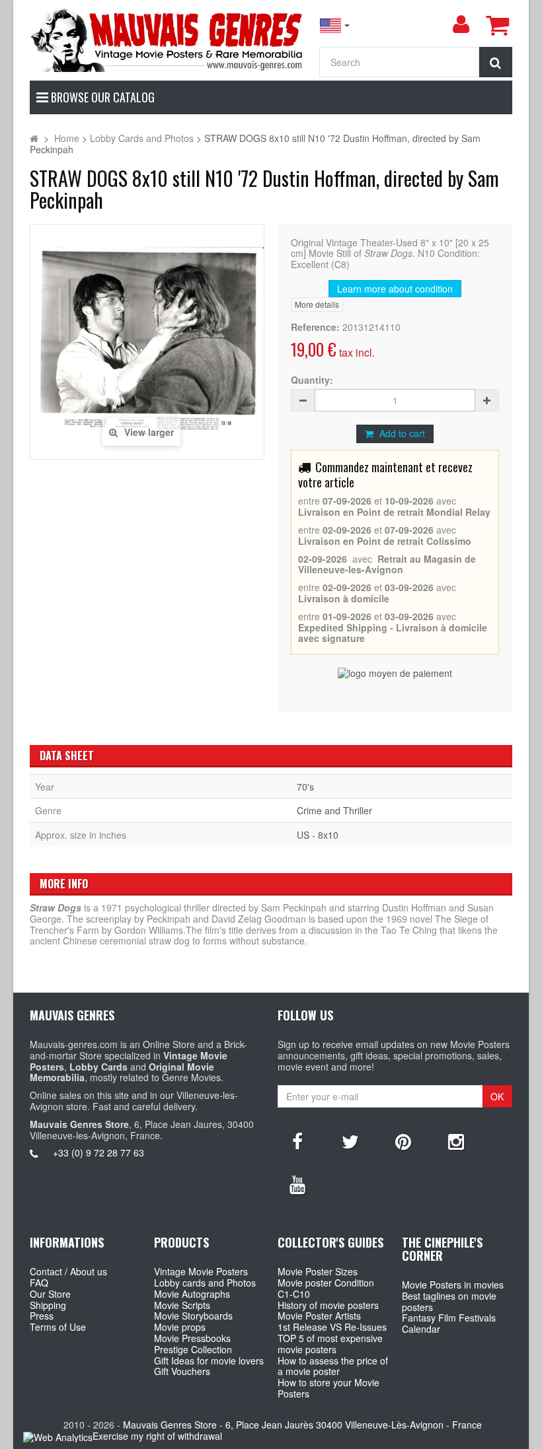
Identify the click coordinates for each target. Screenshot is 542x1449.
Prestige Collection (193, 1349)
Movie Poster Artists (319, 1315)
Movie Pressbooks (192, 1338)
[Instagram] (456, 1140)
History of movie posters (328, 1305)
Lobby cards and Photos (205, 1282)
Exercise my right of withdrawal (157, 1435)
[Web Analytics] (58, 1437)
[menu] (460, 24)
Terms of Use (58, 1326)
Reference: (315, 327)
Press (42, 1315)
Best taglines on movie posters (449, 1301)
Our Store (50, 1293)
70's (305, 786)
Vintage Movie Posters (201, 1271)
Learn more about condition (395, 288)
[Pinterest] (403, 1140)
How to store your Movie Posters (328, 1388)
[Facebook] (297, 1140)
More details (317, 304)
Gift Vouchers (182, 1371)
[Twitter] (350, 1140)
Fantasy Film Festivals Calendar (449, 1323)
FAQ (39, 1282)
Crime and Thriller (334, 810)
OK (497, 1096)
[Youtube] (297, 1183)
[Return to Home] (34, 138)
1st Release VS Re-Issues (332, 1326)
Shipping (48, 1305)
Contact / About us (68, 1271)
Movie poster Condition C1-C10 (326, 1288)
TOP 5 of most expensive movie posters (330, 1343)
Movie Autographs (192, 1293)
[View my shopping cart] (497, 25)
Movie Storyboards (193, 1315)
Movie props (180, 1326)
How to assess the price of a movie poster (333, 1366)
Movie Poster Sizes (318, 1271)
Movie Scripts (182, 1305)
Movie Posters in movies (453, 1284)
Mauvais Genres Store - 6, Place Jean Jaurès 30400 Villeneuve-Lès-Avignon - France (302, 1424)
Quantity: (312, 380)
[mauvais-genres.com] (167, 39)
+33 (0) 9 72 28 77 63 (98, 1152)
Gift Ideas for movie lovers (209, 1360)
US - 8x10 (317, 834)
